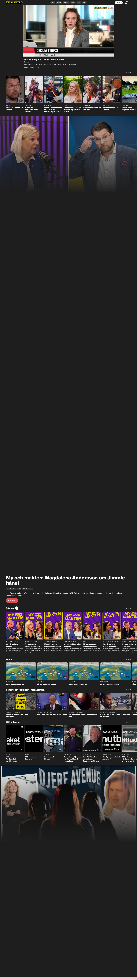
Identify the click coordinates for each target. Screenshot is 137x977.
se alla (128, 73)
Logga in (119, 2)
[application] (68, 31)
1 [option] (16, 608)
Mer (84, 2)
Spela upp (13, 600)
